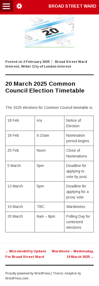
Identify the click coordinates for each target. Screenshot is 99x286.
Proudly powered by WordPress (27, 273)
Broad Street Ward (72, 6)
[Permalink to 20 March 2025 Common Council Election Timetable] (49, 46)
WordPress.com (17, 278)
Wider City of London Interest (46, 66)
